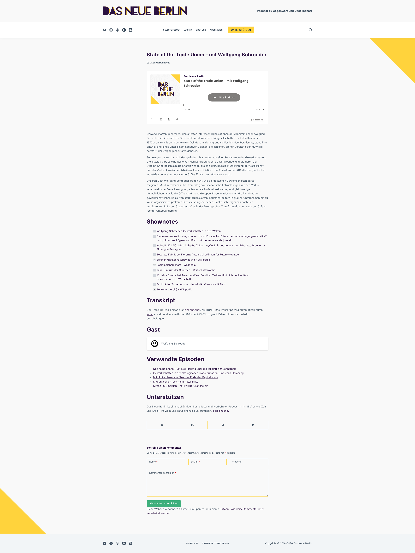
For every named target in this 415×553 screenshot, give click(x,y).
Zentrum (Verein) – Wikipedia (174, 289)
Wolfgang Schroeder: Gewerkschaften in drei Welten (189, 231)
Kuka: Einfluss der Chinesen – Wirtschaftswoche (186, 270)
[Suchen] (310, 30)
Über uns (201, 30)
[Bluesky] (104, 30)
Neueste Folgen (171, 30)
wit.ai (150, 314)
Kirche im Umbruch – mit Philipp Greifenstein (180, 385)
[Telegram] (223, 425)
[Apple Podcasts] (117, 30)
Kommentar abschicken (164, 503)
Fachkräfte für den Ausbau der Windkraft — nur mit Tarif (191, 284)
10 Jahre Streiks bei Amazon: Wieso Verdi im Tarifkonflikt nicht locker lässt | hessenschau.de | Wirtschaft (203, 277)
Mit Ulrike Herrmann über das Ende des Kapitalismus (185, 377)
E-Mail (195, 461)
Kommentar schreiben (162, 472)
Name (153, 461)
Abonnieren (216, 30)
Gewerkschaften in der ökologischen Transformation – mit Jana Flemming (198, 373)
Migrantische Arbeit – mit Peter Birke (175, 381)
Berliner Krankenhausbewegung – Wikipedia (183, 259)
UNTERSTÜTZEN (241, 29)
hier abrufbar (192, 309)
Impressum (192, 543)
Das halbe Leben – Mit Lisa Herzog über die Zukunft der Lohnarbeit (194, 368)
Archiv (188, 30)
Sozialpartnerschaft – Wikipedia (176, 264)
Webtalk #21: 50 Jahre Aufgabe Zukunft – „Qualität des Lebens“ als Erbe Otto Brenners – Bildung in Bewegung (211, 247)
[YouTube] (124, 30)
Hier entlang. (221, 410)
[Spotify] (111, 30)
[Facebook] (192, 425)
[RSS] (130, 30)
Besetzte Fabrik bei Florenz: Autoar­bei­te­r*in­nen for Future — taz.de (198, 254)
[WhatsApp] (253, 425)
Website (237, 461)
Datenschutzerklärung (215, 543)
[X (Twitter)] (104, 543)
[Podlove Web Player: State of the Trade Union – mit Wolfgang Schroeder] (207, 97)
